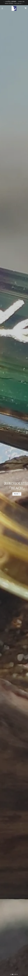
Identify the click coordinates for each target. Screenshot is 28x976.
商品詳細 (16, 494)
